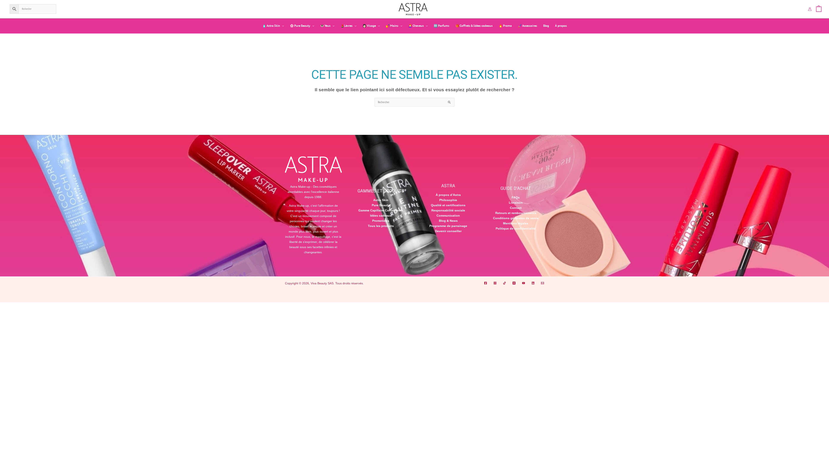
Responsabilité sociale (448, 210)
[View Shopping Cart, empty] (818, 9)
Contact (516, 207)
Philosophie (448, 200)
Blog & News (448, 220)
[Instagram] (495, 283)
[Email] (542, 283)
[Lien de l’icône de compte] (810, 9)
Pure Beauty (381, 205)
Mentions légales (515, 223)
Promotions (380, 220)
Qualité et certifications (448, 205)
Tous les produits (381, 226)
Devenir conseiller (448, 231)
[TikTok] (504, 283)
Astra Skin (380, 200)
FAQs (516, 197)
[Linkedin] (533, 283)
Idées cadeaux (380, 215)
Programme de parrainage (448, 226)
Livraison (516, 202)
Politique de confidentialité (516, 228)
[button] (282, 26)
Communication (448, 215)
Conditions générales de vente (515, 218)
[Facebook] (485, 283)
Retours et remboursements (515, 213)
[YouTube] (523, 283)
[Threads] (514, 283)
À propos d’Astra (448, 195)
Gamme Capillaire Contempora (380, 210)
